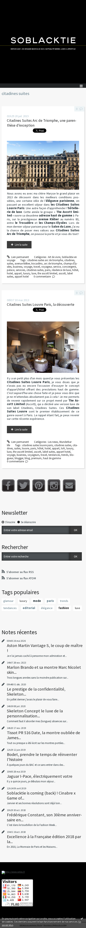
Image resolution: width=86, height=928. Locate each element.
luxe (34, 273)
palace (10, 270)
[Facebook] (8, 485)
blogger (19, 458)
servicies (20, 270)
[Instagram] (54, 485)
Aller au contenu (11, 3)
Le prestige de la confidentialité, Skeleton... (36, 691)
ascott (62, 273)
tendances (54, 455)
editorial (29, 608)
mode (37, 601)
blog (27, 458)
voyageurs (33, 455)
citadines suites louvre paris (37, 445)
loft (63, 448)
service (57, 266)
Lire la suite (21, 244)
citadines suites (35, 270)
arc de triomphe (53, 263)
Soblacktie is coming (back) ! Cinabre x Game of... (41, 795)
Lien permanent (20, 257)
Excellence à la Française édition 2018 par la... (44, 839)
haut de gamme (52, 458)
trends (64, 455)
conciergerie (69, 266)
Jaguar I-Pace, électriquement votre (39, 776)
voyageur (46, 266)
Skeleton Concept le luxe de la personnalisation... (35, 713)
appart (18, 273)
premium (36, 458)
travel (37, 266)
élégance (47, 608)
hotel (10, 273)
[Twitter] (23, 485)
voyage (28, 266)
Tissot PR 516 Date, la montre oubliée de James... (43, 735)
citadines (69, 260)
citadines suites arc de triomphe (45, 260)
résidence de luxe (61, 270)
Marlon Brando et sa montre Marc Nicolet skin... (44, 670)
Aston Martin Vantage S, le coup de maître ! (45, 648)
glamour (8, 601)
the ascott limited (47, 273)
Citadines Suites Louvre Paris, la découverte (40, 304)
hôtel (75, 270)
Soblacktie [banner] (43, 41)
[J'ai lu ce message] (81, 918)
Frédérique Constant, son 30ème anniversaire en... (44, 817)
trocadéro (37, 263)
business (17, 266)
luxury (26, 273)
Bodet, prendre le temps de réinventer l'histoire (42, 757)
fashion (63, 608)
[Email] (69, 485)
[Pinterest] (38, 485)
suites (10, 263)
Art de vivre (54, 257)
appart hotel (22, 276)
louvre (25, 448)
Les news (53, 442)
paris (47, 270)
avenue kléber (22, 263)
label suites (49, 452)
